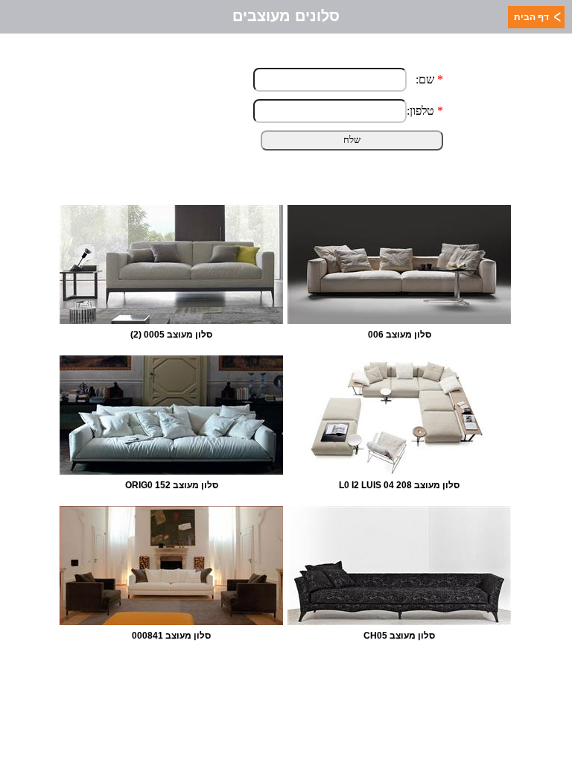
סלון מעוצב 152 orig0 (171, 485)
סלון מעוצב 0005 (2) (171, 334)
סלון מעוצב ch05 (399, 635)
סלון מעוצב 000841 (171, 635)
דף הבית (531, 17)
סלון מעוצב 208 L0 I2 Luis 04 (399, 485)
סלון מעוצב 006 (399, 334)
